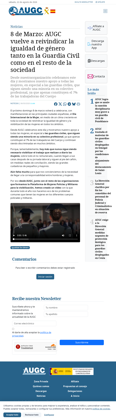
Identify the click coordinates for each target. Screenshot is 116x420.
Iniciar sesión (45, 276)
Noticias (16, 26)
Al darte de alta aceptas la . (31, 334)
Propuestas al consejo (75, 386)
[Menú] (105, 11)
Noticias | (15, 103)
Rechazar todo (31, 415)
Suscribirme (81, 342)
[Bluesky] (74, 104)
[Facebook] (55, 104)
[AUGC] (36, 370)
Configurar (49, 415)
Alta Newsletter (85, 2)
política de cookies (101, 409)
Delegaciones (75, 391)
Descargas (41, 391)
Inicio (76, 395)
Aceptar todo (12, 415)
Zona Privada (41, 381)
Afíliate (101, 2)
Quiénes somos (41, 386)
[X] (60, 104)
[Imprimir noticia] (78, 104)
